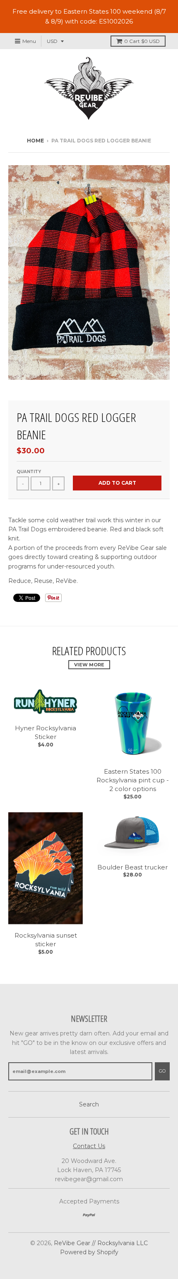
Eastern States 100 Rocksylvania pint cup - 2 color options (132, 780)
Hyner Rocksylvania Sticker (45, 732)
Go (162, 1071)
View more (89, 665)
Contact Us (89, 1146)
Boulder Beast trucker (132, 867)
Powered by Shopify (89, 1252)
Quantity (29, 471)
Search (89, 1104)
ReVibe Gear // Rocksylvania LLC (101, 1243)
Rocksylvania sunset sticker (45, 939)
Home (35, 140)
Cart (142, 41)
